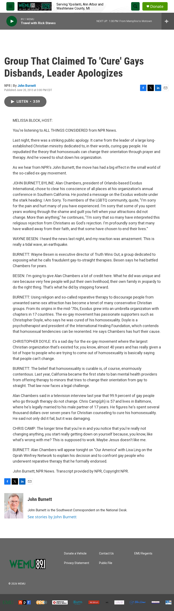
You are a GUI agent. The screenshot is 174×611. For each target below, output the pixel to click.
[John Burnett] (13, 505)
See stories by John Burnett (52, 516)
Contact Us (106, 553)
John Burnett (27, 85)
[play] (11, 21)
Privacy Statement (76, 563)
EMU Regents (143, 553)
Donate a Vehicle (75, 553)
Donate (156, 6)
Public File (105, 563)
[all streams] (167, 21)
